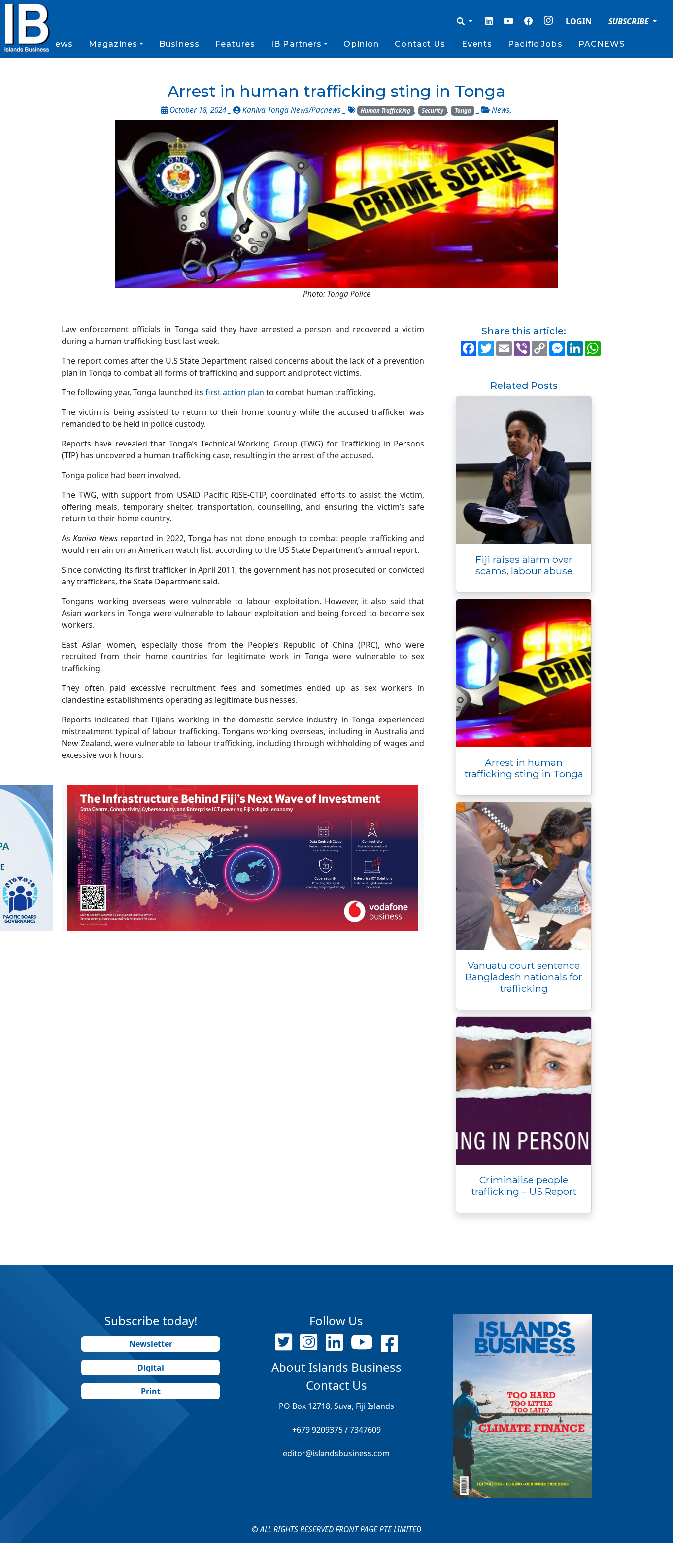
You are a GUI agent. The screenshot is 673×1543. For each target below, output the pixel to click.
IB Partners (296, 44)
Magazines (113, 44)
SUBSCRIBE (629, 21)
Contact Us (420, 44)
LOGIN (579, 21)
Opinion (361, 44)
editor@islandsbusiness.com (336, 1453)
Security (432, 110)
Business (179, 44)
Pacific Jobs (535, 44)
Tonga (463, 110)
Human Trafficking (385, 110)
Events (477, 44)
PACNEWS (601, 44)
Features (235, 44)
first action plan (234, 392)
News (60, 44)
